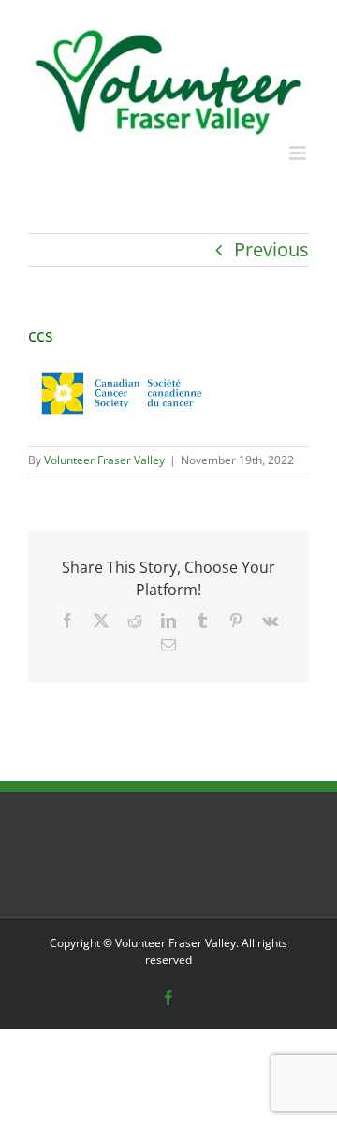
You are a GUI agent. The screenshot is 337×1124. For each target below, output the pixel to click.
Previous (271, 249)
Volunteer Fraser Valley (104, 460)
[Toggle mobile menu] (299, 153)
